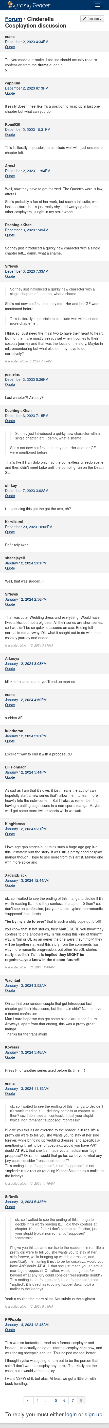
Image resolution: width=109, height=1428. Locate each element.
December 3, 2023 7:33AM (26, 271)
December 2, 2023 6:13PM (26, 88)
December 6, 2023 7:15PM (26, 415)
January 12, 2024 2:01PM (26, 562)
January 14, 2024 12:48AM (27, 1324)
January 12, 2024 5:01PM (26, 735)
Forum (13, 19)
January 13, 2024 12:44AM (27, 880)
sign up (93, 1414)
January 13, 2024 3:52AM (26, 985)
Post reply (94, 18)
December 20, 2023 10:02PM (28, 526)
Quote (10, 46)
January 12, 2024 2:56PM (26, 599)
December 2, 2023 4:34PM (26, 41)
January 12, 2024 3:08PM (26, 663)
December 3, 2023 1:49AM (26, 229)
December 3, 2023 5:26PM (26, 379)
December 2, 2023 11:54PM (27, 170)
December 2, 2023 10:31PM (27, 129)
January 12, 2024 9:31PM (26, 828)
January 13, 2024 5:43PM (26, 1201)
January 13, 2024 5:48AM (26, 1052)
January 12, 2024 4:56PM (26, 699)
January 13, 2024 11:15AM (27, 1088)
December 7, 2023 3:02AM (26, 490)
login (71, 1414)
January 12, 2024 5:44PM (26, 772)
